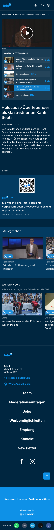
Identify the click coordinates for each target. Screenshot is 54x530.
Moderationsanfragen (27, 402)
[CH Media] (27, 513)
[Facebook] (48, 525)
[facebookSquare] (21, 461)
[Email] (32, 525)
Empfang (27, 430)
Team (27, 393)
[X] (40, 525)
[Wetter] (42, 5)
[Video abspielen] (27, 33)
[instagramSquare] (32, 461)
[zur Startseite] (7, 5)
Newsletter (27, 448)
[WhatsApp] (16, 525)
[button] (24, 525)
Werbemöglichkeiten (27, 420)
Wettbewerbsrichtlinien (39, 499)
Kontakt (26, 439)
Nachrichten (6, 15)
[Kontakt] (48, 5)
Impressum (22, 499)
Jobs (27, 411)
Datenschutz (10, 499)
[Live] (36, 5)
